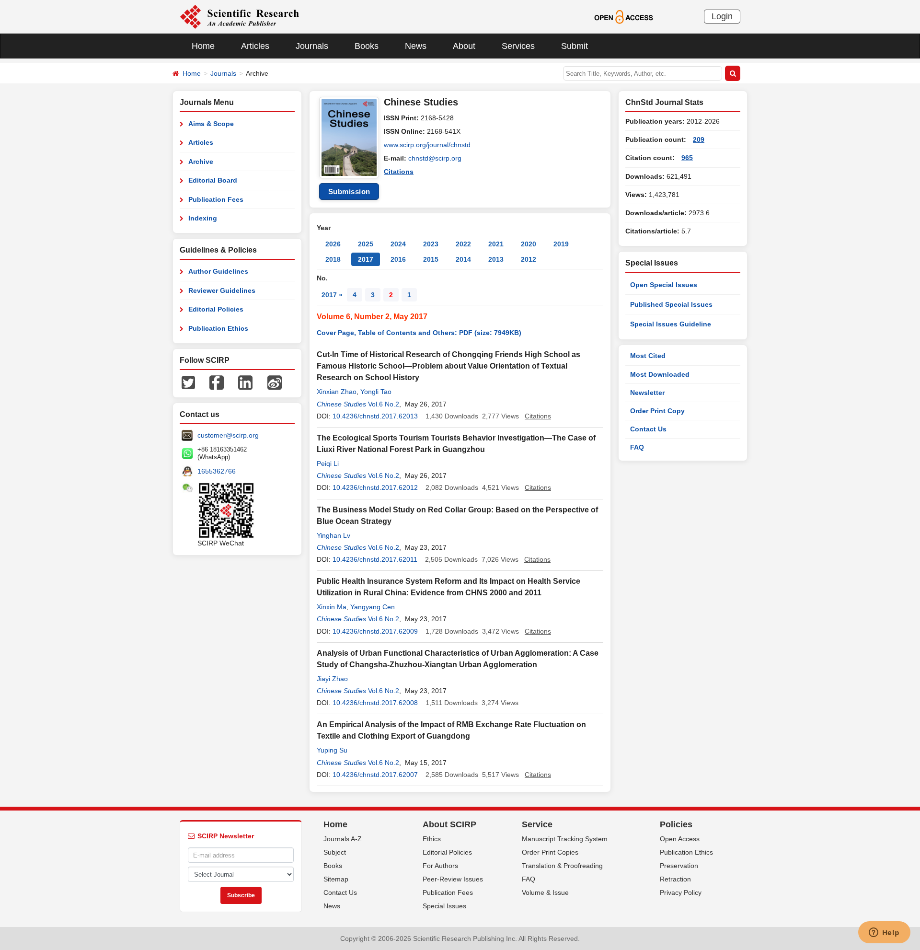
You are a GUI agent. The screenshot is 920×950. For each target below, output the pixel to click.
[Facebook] (216, 382)
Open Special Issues (663, 285)
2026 (333, 244)
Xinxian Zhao (336, 391)
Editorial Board (212, 180)
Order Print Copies (550, 852)
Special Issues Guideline (670, 324)
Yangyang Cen (372, 607)
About (464, 46)
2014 (463, 259)
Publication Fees (215, 199)
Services (518, 46)
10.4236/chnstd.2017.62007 (375, 774)
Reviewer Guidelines (221, 290)
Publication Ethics (218, 328)
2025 (365, 244)
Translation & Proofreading (562, 865)
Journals (312, 46)
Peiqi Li (328, 463)
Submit (574, 46)
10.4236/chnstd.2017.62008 (375, 703)
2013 (496, 259)
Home (203, 46)
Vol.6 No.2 (383, 404)
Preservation (679, 865)
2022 (463, 244)
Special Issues (444, 906)
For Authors (440, 865)
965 (687, 158)
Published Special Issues (671, 304)
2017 (365, 259)
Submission (349, 191)
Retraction (675, 879)
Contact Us (648, 429)
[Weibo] (274, 382)
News (415, 46)
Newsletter (647, 392)
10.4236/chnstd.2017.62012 (375, 487)
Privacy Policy (681, 892)
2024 (398, 244)
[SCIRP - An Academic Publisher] (239, 16)
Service (537, 824)
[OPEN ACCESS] (624, 16)
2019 (561, 244)
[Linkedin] (245, 382)
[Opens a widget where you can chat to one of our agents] (884, 933)
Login (722, 16)
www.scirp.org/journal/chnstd (427, 145)
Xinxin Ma (331, 607)
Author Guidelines (218, 271)
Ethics (432, 839)
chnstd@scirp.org (434, 158)
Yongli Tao (375, 391)
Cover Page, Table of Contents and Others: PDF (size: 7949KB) (419, 332)
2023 (430, 244)
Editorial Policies (215, 309)
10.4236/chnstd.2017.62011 (375, 559)
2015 (430, 259)
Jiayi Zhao (332, 679)
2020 (528, 244)
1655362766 (216, 471)
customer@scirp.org (228, 435)
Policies (676, 824)
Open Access (680, 839)
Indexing (202, 218)
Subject (334, 852)
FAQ (637, 447)
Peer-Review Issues (453, 879)
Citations (399, 171)
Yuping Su (332, 750)
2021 (496, 244)
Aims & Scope (211, 123)
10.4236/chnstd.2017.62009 (375, 631)
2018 (333, 259)
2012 (528, 259)
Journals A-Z (342, 839)
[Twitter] (188, 382)
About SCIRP (449, 824)
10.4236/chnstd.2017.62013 (375, 416)
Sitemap (335, 879)
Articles (255, 46)
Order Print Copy (657, 411)
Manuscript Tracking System (565, 839)
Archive (200, 161)
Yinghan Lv (333, 535)
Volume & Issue (545, 892)
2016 (398, 259)
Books (367, 46)
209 (698, 139)
